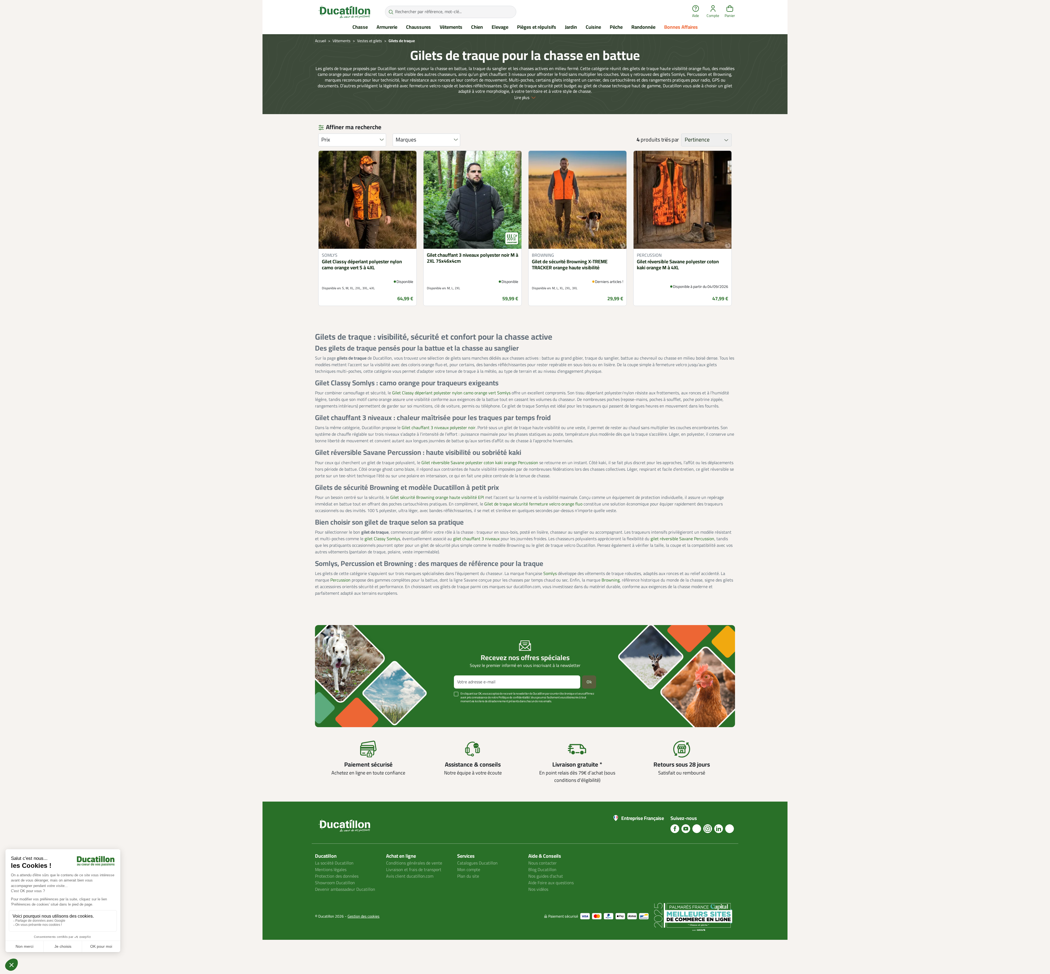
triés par (670, 140)
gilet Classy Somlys (382, 539)
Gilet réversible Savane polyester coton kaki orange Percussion (479, 462)
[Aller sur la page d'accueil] (344, 11)
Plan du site (468, 876)
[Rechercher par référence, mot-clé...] (391, 12)
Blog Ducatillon (542, 869)
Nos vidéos (538, 889)
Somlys (550, 573)
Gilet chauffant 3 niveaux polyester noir (439, 427)
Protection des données (336, 876)
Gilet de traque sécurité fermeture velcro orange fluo (533, 504)
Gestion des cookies (364, 916)
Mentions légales (330, 869)
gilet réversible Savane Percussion (682, 539)
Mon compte (468, 869)
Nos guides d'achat (545, 876)
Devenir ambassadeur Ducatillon (345, 889)
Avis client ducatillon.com (409, 876)
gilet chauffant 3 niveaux (476, 539)
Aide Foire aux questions (551, 883)
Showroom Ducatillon (335, 883)
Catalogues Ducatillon (477, 863)
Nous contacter (542, 863)
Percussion (340, 580)
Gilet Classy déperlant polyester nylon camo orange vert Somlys (451, 393)
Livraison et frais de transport (413, 869)
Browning (611, 580)
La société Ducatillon (334, 863)
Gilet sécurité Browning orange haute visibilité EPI (437, 497)
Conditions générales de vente (414, 863)
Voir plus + (334, 709)
